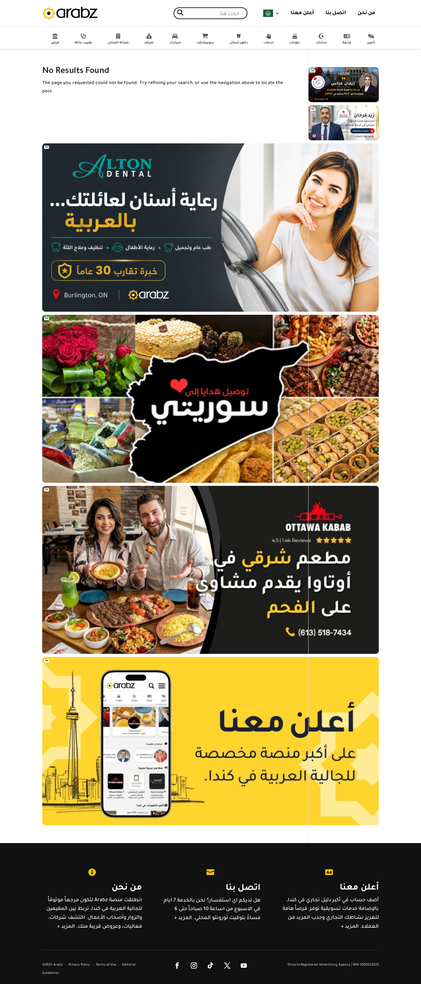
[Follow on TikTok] (210, 965)
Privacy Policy (79, 965)
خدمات (269, 43)
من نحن (366, 13)
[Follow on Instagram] (194, 965)
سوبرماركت (205, 43)
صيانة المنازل (118, 43)
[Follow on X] (227, 965)
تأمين (371, 43)
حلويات (294, 43)
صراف (149, 43)
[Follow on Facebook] (177, 965)
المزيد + (66, 927)
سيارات (175, 43)
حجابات (321, 43)
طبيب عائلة (83, 43)
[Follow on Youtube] (244, 965)
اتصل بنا (335, 13)
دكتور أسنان (239, 43)
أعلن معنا (302, 13)
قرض (55, 43)
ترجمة (346, 43)
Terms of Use (106, 965)
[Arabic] (271, 13)
